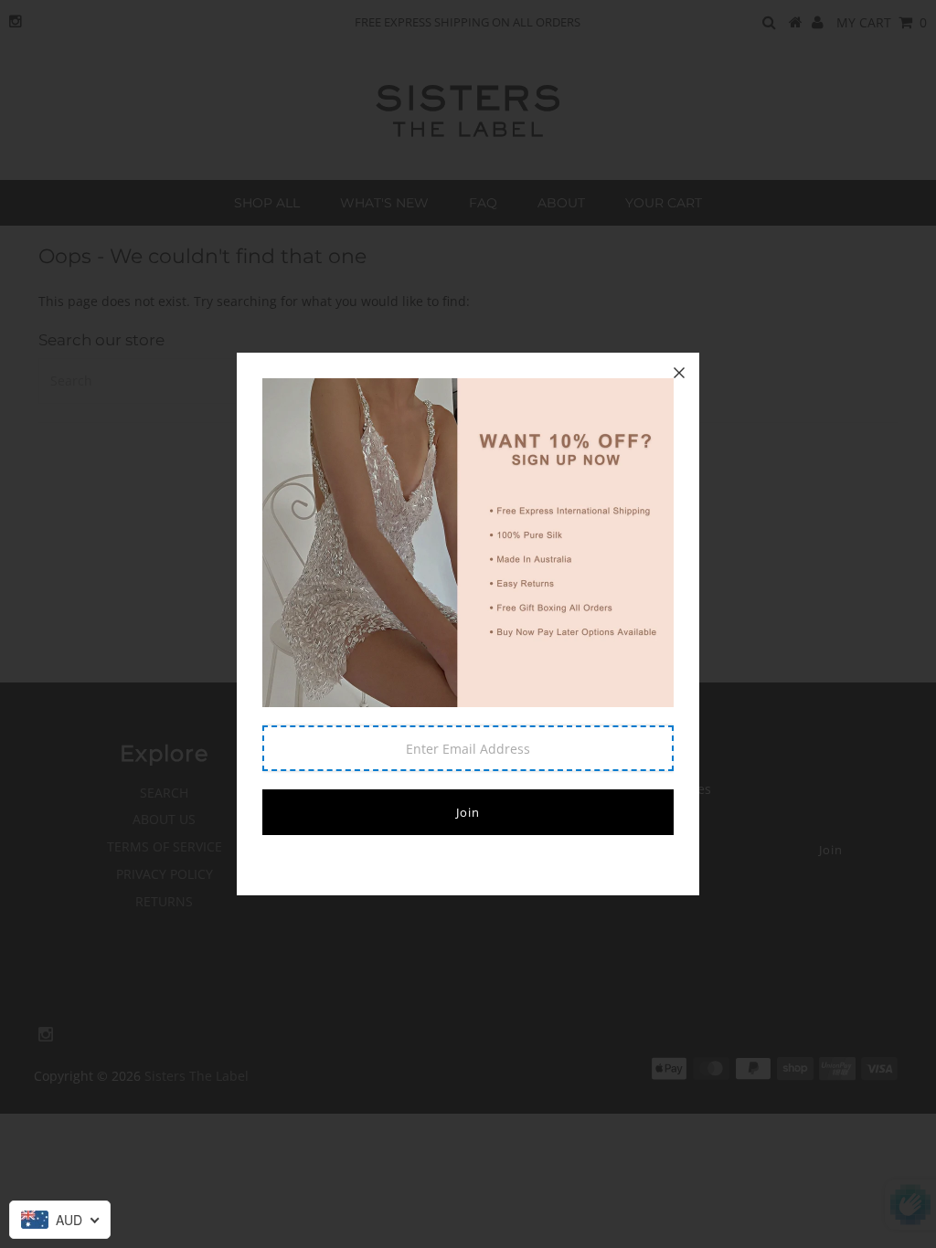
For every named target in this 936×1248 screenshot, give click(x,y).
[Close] (679, 373)
